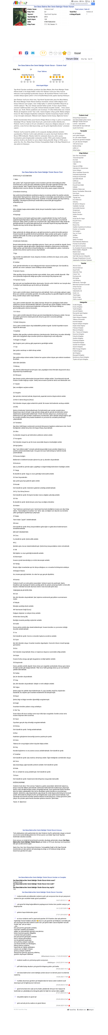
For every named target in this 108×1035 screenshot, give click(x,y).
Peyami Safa (77, 289)
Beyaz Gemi (77, 212)
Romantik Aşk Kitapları (80, 313)
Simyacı (75, 237)
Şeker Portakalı (78, 239)
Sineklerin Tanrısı (78, 195)
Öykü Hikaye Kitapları (80, 317)
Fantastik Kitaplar (78, 342)
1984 (74, 164)
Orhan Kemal (77, 287)
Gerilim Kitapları (78, 338)
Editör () (56, 75)
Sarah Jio (76, 293)
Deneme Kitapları (78, 334)
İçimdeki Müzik (78, 179)
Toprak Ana (76, 197)
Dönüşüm (76, 223)
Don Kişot (76, 193)
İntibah (75, 187)
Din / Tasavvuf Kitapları (80, 332)
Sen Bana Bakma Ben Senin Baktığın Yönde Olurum (82, 120)
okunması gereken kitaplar (81, 140)
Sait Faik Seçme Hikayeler (81, 256)
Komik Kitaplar (77, 321)
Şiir (45, 12)
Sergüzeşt (76, 210)
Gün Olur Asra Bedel (79, 155)
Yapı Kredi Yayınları (50, 14)
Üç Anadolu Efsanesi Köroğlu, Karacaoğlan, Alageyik (82, 249)
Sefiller (75, 235)
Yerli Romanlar (77, 315)
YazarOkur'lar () (28, 75)
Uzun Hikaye (77, 170)
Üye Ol (90, 59)
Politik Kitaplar (77, 351)
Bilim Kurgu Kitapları (79, 349)
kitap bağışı (76, 150)
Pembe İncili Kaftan (79, 244)
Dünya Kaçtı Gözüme (80, 118)
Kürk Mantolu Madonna (80, 242)
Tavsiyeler (83, 131)
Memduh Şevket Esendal (81, 284)
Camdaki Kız (77, 162)
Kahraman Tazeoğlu (79, 282)
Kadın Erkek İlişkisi (79, 326)
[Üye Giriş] (93, 1)
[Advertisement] (54, 37)
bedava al (89, 12)
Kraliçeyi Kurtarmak (79, 176)
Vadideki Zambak (78, 206)
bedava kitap (77, 146)
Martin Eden (77, 252)
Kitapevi (27, 80)
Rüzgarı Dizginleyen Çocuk (82, 258)
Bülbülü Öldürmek (79, 189)
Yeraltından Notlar (79, 254)
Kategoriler (83, 302)
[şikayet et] (69, 900)
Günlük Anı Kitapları (79, 345)
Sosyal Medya (56, 80)
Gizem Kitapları (78, 347)
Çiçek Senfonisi (78, 128)
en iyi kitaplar (77, 133)
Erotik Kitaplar (77, 305)
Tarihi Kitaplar (77, 309)
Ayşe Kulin (76, 270)
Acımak (75, 160)
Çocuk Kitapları (78, 311)
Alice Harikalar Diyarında (81, 172)
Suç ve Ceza (77, 233)
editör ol (75, 148)
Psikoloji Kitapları (78, 340)
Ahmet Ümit (77, 266)
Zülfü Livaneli (77, 299)
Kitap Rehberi (83, 153)
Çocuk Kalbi (77, 183)
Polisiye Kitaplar (78, 328)
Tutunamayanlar (78, 158)
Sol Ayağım (76, 231)
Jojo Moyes (77, 280)
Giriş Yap (84, 59)
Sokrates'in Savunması (80, 168)
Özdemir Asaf (48, 9)
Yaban (75, 216)
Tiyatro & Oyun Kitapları (80, 359)
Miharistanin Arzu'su (48, 956)
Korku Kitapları (77, 307)
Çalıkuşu (75, 181)
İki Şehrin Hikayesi (79, 204)
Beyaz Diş (76, 225)
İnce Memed (77, 200)
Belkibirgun (51, 962)
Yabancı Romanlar (79, 319)
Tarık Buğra (76, 295)
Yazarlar (83, 263)
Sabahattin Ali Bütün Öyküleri (82, 260)
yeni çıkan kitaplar (79, 135)
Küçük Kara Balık (78, 185)
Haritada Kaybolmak (79, 174)
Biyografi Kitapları (78, 355)
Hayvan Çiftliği (77, 166)
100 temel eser (78, 144)
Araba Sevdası (77, 214)
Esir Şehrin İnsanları (79, 246)
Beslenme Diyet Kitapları (81, 357)
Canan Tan (76, 274)
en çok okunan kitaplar (80, 142)
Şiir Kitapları (77, 353)
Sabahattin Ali (77, 291)
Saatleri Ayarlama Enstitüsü (82, 227)
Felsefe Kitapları (78, 336)
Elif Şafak (76, 278)
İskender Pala (77, 272)
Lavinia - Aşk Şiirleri (79, 124)
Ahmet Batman (78, 268)
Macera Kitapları (78, 330)
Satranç (75, 202)
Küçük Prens (77, 221)
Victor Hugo (77, 297)
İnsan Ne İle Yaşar (79, 218)
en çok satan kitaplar (79, 137)
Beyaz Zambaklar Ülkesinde (82, 191)
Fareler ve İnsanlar (79, 229)
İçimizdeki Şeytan (79, 208)
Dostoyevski (77, 276)
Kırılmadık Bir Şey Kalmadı (81, 126)
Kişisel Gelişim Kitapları (80, 324)
